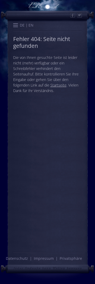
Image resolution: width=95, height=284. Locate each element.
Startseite (58, 85)
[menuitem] (22, 25)
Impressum (44, 258)
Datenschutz (17, 258)
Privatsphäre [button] (71, 258)
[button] (15, 25)
